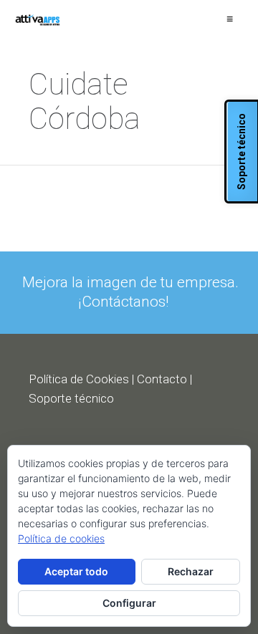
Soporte (50, 398)
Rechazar (191, 571)
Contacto (162, 379)
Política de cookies (61, 538)
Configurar (129, 603)
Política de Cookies (79, 379)
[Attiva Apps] (37, 19)
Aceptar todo (76, 571)
